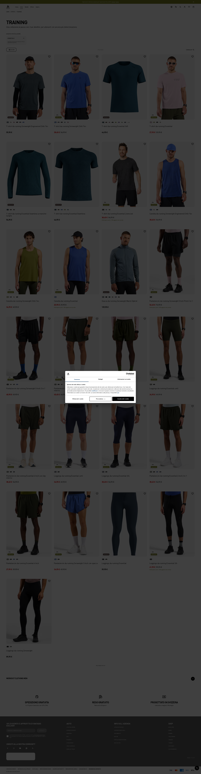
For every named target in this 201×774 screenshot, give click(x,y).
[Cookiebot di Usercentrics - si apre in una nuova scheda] (127, 374)
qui (118, 392)
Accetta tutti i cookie (123, 399)
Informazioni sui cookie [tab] (124, 379)
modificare (94, 390)
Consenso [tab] (77, 379)
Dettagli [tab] (100, 379)
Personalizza (99, 399)
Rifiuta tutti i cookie (77, 399)
